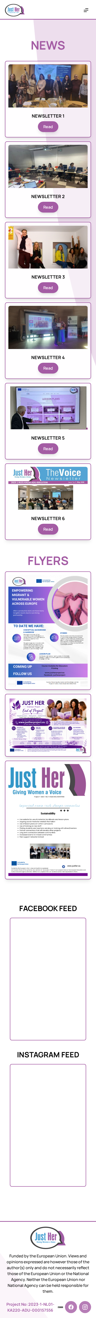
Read (48, 126)
